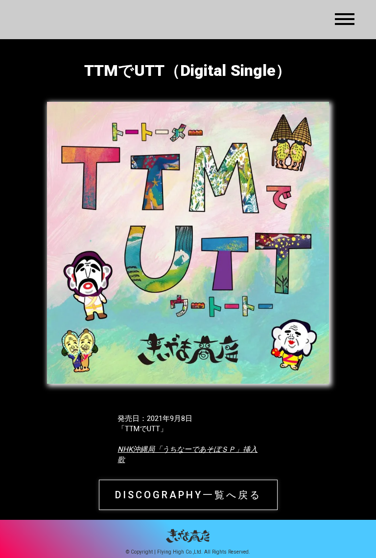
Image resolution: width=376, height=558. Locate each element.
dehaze (344, 19)
